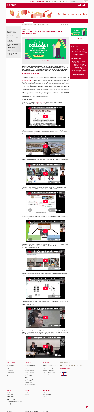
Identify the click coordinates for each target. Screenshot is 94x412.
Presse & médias (11, 49)
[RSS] (63, 1)
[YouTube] (47, 1)
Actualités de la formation (30, 365)
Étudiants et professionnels (48, 392)
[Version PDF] (65, 25)
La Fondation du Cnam (11, 368)
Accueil (8, 28)
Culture (9, 390)
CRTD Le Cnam (76, 61)
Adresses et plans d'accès (12, 374)
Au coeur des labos (26, 26)
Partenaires (45, 396)
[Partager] (67, 25)
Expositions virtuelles (11, 398)
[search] (76, 1)
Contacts (9, 375)
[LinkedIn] (55, 1)
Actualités (27, 392)
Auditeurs (10, 409)
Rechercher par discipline (30, 368)
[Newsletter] (66, 1)
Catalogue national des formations (31, 374)
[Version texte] (63, 25)
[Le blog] (60, 1)
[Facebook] (49, 1)
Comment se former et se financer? (32, 367)
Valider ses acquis (28, 382)
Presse (44, 409)
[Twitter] (52, 1)
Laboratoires (10, 35)
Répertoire (27, 394)
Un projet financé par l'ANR (78, 49)
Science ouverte (11, 50)
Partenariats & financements (10, 41)
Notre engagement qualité (30, 384)
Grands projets (10, 370)
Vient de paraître (10, 396)
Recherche (31, 24)
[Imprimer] (61, 25)
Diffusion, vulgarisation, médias (42, 24)
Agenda (8, 392)
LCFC (77, 70)
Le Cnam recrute (10, 372)
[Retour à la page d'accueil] (14, 5)
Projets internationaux (47, 394)
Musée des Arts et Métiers (12, 404)
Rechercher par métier (29, 370)
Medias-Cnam (10, 394)
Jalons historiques (10, 365)
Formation (28, 362)
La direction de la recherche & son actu (11, 32)
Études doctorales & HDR (12, 37)
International (47, 390)
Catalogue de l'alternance (30, 380)
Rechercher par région (29, 372)
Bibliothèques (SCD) (11, 399)
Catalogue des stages (29, 379)
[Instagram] (57, 1)
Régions (27, 390)
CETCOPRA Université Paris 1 (79, 65)
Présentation (25, 24)
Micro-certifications (28, 386)
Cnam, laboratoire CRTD (40, 102)
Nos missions (10, 367)
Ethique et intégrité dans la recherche (12, 54)
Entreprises (28, 409)
